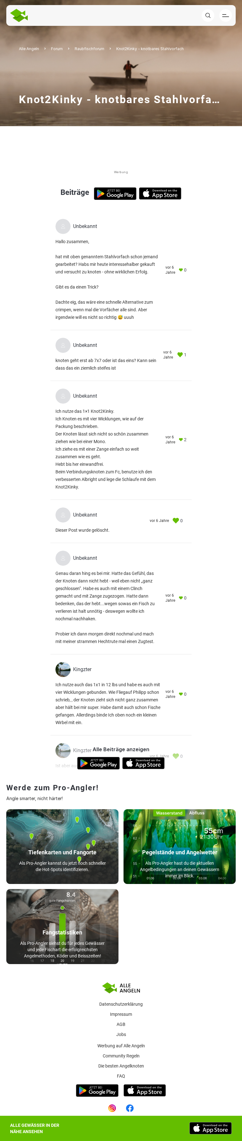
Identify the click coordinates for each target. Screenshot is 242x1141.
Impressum (121, 1014)
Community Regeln (121, 1055)
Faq (121, 1076)
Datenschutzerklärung (121, 1004)
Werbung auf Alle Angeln (121, 1045)
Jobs (121, 1034)
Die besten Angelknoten (121, 1065)
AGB (121, 1024)
